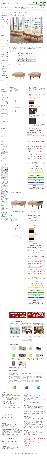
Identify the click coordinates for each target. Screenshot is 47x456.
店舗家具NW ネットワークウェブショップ (13, 3)
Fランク (29, 151)
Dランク (29, 146)
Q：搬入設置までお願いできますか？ (26, 60)
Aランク (29, 139)
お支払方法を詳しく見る (34, 402)
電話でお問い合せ (36, 175)
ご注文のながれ (36, 185)
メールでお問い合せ (36, 182)
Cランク (29, 143)
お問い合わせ (30, 3)
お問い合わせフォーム (36, 180)
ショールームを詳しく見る (27, 339)
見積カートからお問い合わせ (36, 172)
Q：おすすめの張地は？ (23, 58)
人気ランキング (37, 3)
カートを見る (42, 5)
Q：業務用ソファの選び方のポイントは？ (26, 53)
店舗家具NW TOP (34, 453)
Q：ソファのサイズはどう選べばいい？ (26, 55)
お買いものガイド (21, 453)
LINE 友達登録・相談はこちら (12, 399)
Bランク (29, 141)
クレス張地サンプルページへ (34, 91)
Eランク (29, 148)
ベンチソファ (17, 12)
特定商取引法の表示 (13, 453)
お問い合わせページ (12, 405)
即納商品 (43, 3)
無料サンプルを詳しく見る (12, 450)
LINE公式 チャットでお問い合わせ (36, 177)
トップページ (11, 12)
